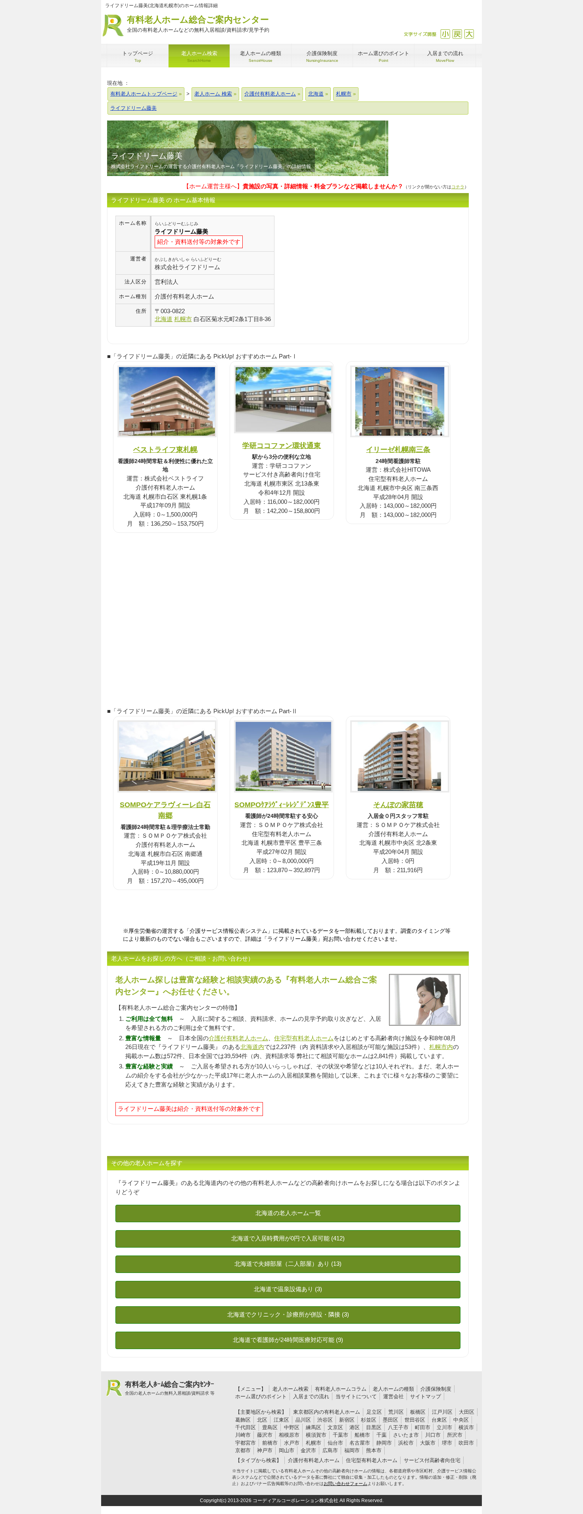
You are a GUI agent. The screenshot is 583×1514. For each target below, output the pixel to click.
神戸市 (264, 1450)
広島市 (330, 1450)
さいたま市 (406, 1435)
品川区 (303, 1420)
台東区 (439, 1420)
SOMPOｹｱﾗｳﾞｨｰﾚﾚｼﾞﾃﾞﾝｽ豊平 (281, 804)
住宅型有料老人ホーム (304, 1038)
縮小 (445, 34)
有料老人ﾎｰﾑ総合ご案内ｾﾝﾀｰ (170, 1387)
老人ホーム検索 (290, 1389)
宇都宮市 (245, 1443)
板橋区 (418, 1412)
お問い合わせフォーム (345, 1483)
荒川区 (396, 1412)
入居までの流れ (311, 1396)
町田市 (422, 1427)
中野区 (291, 1427)
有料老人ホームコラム (340, 1389)
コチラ (457, 186)
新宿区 (347, 1420)
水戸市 (291, 1443)
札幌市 (313, 1443)
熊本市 (374, 1450)
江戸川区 (442, 1412)
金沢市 (308, 1450)
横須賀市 (316, 1435)
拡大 (469, 34)
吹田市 (466, 1443)
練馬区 (313, 1427)
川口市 (433, 1435)
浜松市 (406, 1443)
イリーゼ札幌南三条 (398, 449)
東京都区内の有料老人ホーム (326, 1412)
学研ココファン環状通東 (281, 445)
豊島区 (270, 1427)
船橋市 (362, 1435)
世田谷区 (415, 1420)
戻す (457, 34)
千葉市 (340, 1435)
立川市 (444, 1427)
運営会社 (393, 1396)
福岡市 (352, 1450)
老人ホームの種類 (393, 1389)
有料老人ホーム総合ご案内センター (198, 24)
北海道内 (252, 1046)
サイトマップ (425, 1396)
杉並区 (368, 1420)
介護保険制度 (435, 1389)
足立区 (374, 1412)
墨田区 (390, 1420)
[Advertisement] (341, 271)
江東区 (281, 1420)
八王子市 (398, 1427)
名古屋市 (359, 1443)
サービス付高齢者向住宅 (432, 1460)
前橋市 (270, 1443)
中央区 (461, 1420)
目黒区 (374, 1427)
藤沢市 (264, 1435)
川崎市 (243, 1435)
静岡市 (384, 1443)
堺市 (447, 1443)
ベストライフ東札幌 (165, 449)
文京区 (335, 1427)
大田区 (466, 1412)
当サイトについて (356, 1396)
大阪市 (427, 1443)
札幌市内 (441, 1046)
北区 (262, 1420)
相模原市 (289, 1435)
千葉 (381, 1435)
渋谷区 (325, 1420)
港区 (354, 1427)
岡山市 (286, 1450)
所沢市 (454, 1435)
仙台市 (335, 1443)
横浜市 (466, 1427)
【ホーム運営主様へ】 (293, 186)
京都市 (243, 1450)
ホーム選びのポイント (261, 1396)
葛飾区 (243, 1420)
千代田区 (245, 1427)
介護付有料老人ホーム (238, 1038)
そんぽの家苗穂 (398, 804)
